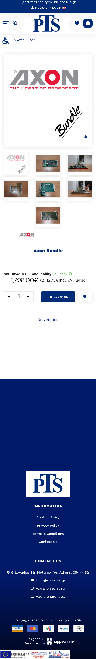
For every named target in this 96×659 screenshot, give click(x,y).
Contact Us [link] (48, 541)
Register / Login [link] (48, 7)
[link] (6, 41)
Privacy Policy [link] (48, 525)
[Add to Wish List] (85, 296)
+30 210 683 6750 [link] (50, 588)
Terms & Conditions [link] (48, 534)
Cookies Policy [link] (48, 517)
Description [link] (48, 320)
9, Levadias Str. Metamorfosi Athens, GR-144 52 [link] (50, 572)
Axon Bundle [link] (26, 40)
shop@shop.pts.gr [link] (50, 580)
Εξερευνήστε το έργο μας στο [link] (48, 2)
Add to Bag (61, 297)
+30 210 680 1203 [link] (50, 597)
